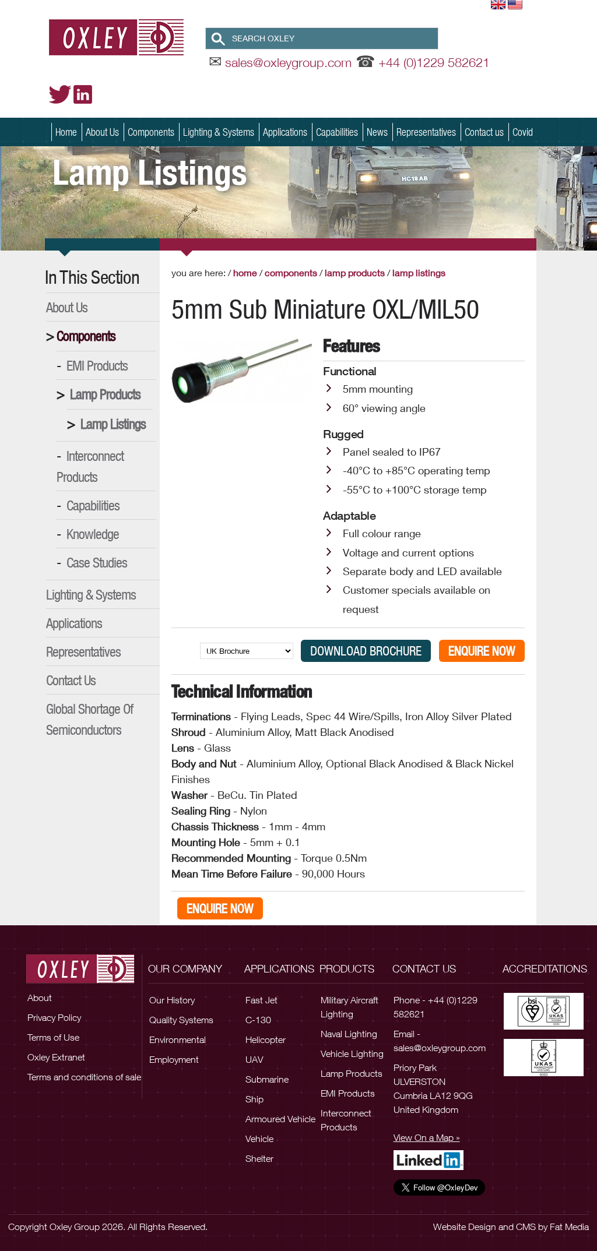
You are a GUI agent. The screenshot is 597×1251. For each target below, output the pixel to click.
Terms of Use (53, 1037)
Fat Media (569, 1226)
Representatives (426, 132)
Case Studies (96, 562)
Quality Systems (181, 1019)
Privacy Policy (54, 1017)
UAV (254, 1059)
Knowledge (92, 534)
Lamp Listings (113, 423)
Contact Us (71, 680)
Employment (174, 1059)
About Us (102, 132)
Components (151, 132)
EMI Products (97, 365)
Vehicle (259, 1138)
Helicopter (265, 1039)
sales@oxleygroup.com (288, 62)
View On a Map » (427, 1137)
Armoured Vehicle (280, 1118)
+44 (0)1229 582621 (434, 62)
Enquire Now (481, 650)
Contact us (484, 132)
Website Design (464, 1226)
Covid (522, 132)
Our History (172, 1000)
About (39, 997)
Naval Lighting (349, 1033)
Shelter (259, 1158)
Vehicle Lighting (352, 1053)
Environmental (177, 1039)
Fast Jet (261, 1000)
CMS (526, 1226)
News (377, 132)
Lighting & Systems (218, 132)
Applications (285, 132)
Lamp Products (105, 394)
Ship (254, 1099)
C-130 (258, 1019)
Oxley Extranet (56, 1057)
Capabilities (337, 132)
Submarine (267, 1079)
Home (66, 132)
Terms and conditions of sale (84, 1077)
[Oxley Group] (127, 37)
